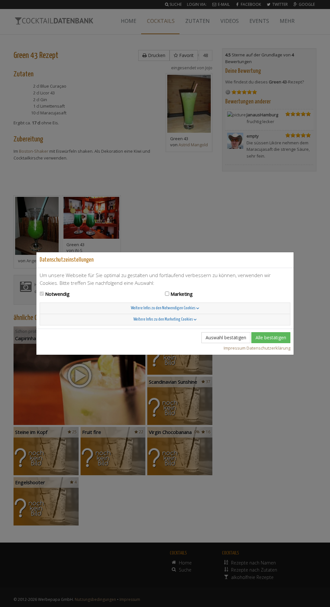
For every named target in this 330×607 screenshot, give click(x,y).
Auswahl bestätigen (226, 337)
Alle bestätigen (271, 337)
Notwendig (57, 294)
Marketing (181, 294)
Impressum (235, 348)
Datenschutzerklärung (268, 348)
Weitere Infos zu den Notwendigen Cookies (163, 308)
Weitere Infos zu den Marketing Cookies (163, 319)
